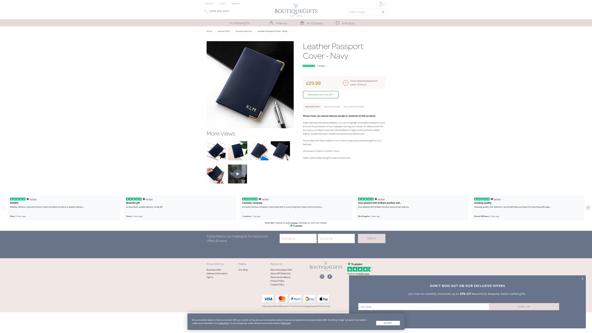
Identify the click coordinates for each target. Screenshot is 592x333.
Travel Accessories (243, 31)
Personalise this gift (321, 94)
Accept (388, 323)
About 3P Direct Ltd (280, 273)
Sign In (210, 277)
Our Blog (242, 269)
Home (209, 31)
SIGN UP (524, 306)
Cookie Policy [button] (223, 323)
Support (209, 3)
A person (281, 23)
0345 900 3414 (219, 11)
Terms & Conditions (280, 277)
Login (223, 3)
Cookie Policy (277, 284)
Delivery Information (217, 273)
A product (348, 23)
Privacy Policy (277, 280)
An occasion (315, 23)
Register (236, 3)
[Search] (384, 12)
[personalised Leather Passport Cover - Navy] (216, 159)
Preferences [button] (285, 323)
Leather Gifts (224, 31)
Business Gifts (214, 269)
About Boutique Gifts (281, 269)
